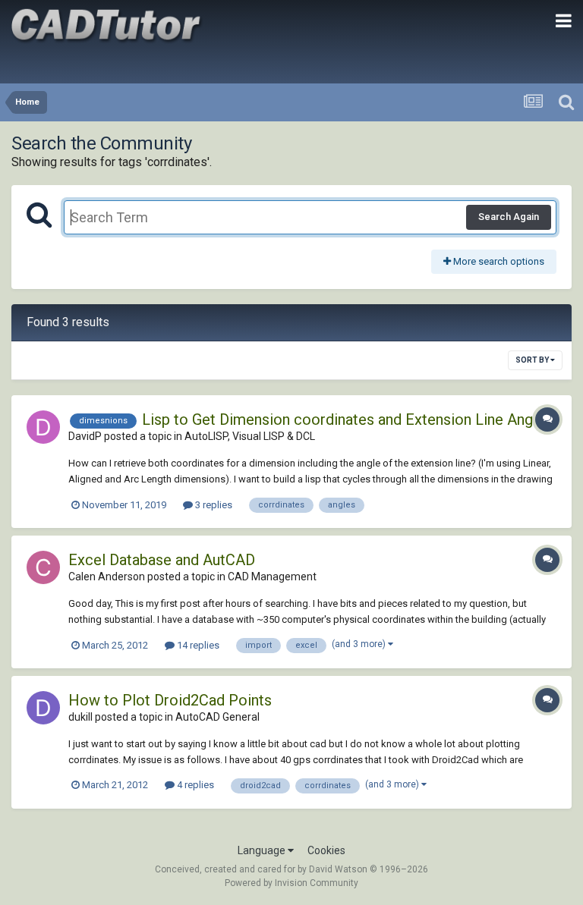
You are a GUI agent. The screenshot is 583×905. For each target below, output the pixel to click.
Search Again (508, 216)
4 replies (194, 784)
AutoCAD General (217, 717)
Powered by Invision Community (291, 883)
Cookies (326, 850)
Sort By (532, 360)
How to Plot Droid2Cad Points (170, 700)
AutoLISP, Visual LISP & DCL (249, 436)
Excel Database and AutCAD (161, 560)
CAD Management (272, 576)
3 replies (212, 505)
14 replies (197, 645)
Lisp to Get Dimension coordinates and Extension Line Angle (343, 419)
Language (263, 850)
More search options (497, 261)
